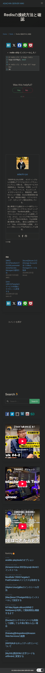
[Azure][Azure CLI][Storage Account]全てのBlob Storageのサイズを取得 (30, 265)
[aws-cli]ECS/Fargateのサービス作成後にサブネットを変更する (13, 286)
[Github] (26, 236)
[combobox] (17, 401)
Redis (11, 34)
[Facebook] (22, 236)
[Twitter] (19, 236)
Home (5, 34)
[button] (42, 3)
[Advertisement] (22, 130)
